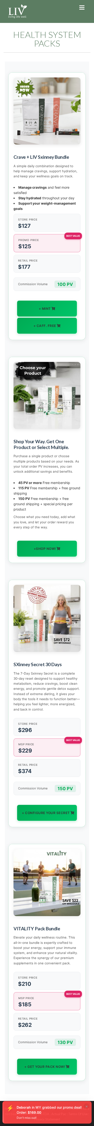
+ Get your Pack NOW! (44, 1067)
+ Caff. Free (45, 326)
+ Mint (45, 309)
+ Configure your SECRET (46, 813)
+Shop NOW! (45, 549)
